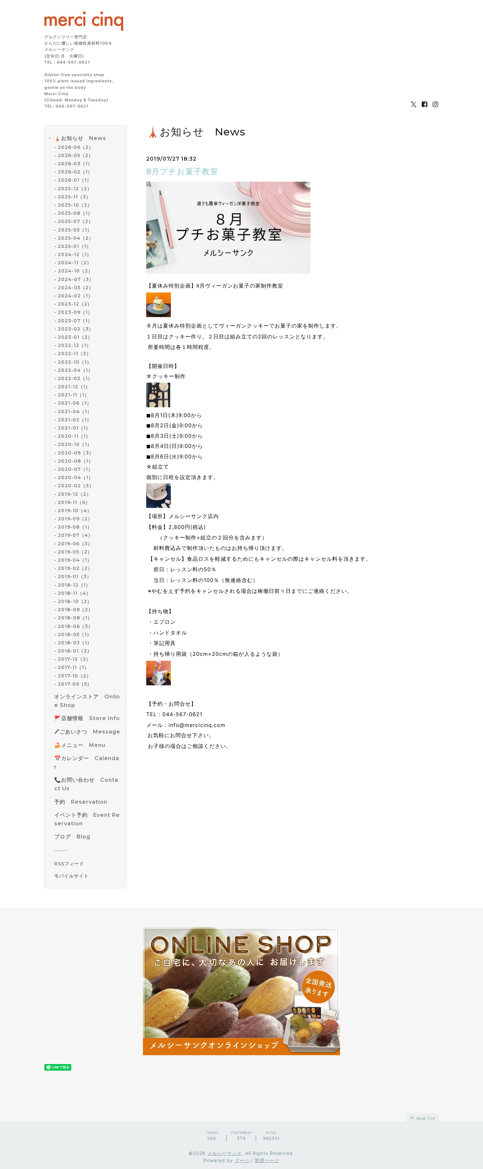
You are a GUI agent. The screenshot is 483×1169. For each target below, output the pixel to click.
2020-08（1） (75, 461)
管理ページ (267, 1160)
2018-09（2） (75, 610)
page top (425, 1118)
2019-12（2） (74, 494)
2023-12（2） (75, 304)
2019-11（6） (74, 502)
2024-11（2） (75, 263)
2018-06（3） (75, 626)
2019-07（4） (75, 535)
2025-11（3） (74, 197)
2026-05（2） (75, 155)
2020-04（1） (75, 477)
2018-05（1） (75, 634)
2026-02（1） (75, 172)
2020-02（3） (76, 486)
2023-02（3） (76, 329)
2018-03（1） (75, 643)
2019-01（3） (75, 576)
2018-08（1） (75, 618)
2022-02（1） (75, 378)
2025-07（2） (75, 221)
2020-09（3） (76, 453)
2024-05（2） (76, 288)
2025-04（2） (76, 238)
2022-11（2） (74, 353)
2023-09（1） (75, 312)
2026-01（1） (75, 180)
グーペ (242, 1160)
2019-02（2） (75, 568)
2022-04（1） (75, 370)
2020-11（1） (74, 436)
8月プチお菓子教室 (182, 171)
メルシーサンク (224, 1153)
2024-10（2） (75, 271)
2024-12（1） (75, 254)
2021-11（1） (73, 395)
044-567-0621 (182, 714)
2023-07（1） (75, 321)
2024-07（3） (76, 279)
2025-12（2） (75, 188)
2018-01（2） (75, 651)
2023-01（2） (75, 337)
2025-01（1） (74, 246)
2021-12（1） (74, 387)
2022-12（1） (74, 345)
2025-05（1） (75, 230)
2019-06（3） (75, 544)
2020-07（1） (75, 469)
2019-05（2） (75, 552)
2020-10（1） (75, 444)
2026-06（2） (76, 147)
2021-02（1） (75, 420)
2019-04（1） (75, 560)
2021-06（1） (75, 403)
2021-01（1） (74, 428)
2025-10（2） (75, 205)
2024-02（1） (75, 296)
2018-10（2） (75, 601)
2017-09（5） (75, 684)
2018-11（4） (74, 593)
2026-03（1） (75, 164)
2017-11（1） (73, 667)
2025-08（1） (75, 213)
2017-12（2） (74, 659)
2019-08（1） (75, 527)
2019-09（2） (75, 519)
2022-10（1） (75, 362)
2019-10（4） (75, 511)
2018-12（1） (74, 585)
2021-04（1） (75, 411)
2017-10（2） (74, 676)
